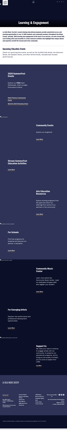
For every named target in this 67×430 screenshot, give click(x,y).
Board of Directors (39, 396)
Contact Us (21, 405)
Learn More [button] (39, 139)
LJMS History (38, 394)
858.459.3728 (5, 395)
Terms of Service (39, 403)
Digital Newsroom (23, 403)
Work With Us (22, 401)
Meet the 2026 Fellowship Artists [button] (18, 104)
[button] (19, 90)
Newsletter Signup (39, 398)
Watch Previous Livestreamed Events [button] (17, 99)
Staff (36, 400)
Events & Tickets (23, 394)
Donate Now (22, 399)
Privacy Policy (38, 402)
